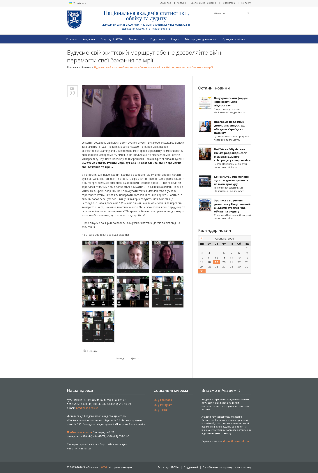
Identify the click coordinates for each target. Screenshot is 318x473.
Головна (71, 39)
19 (216, 262)
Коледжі (181, 2)
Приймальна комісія (79, 432)
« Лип (201, 238)
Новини (86, 67)
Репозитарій (229, 2)
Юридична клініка (233, 39)
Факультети (136, 39)
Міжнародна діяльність (200, 39)
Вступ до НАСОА (112, 39)
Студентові (165, 2)
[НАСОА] (82, 19)
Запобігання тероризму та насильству (227, 467)
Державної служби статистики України (146, 28)
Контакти (246, 2)
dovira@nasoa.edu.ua (236, 441)
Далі (135, 358)
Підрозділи (157, 39)
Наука (175, 39)
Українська (79, 3)
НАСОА (103, 467)
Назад (118, 358)
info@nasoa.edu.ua (87, 408)
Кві (72, 88)
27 (72, 93)
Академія (89, 39)
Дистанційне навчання (203, 2)
